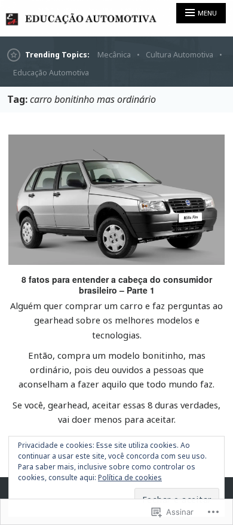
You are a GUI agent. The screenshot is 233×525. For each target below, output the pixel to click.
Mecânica (114, 55)
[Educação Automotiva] (116, 18)
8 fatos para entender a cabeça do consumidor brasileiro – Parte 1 (117, 284)
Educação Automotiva (51, 73)
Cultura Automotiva (179, 55)
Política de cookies (130, 477)
